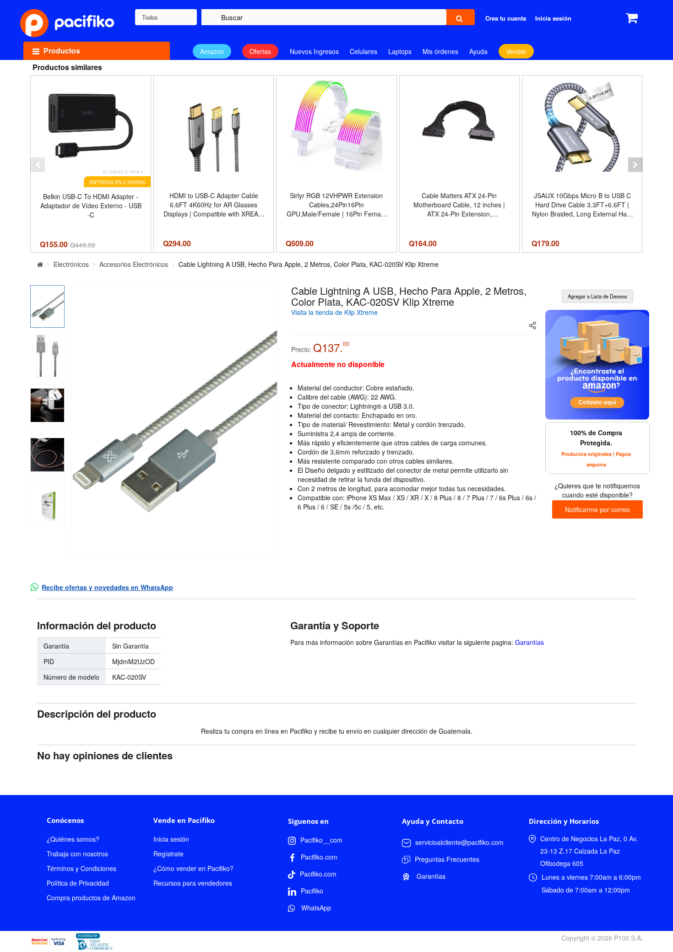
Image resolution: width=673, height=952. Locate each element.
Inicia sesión (171, 839)
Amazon (212, 51)
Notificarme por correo (597, 509)
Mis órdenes (440, 51)
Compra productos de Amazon (91, 897)
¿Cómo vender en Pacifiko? (193, 868)
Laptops (400, 51)
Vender (516, 51)
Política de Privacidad (78, 882)
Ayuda (478, 51)
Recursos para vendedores (192, 882)
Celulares (363, 51)
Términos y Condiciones (81, 868)
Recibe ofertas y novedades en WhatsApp (107, 587)
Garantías (529, 642)
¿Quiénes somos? (73, 839)
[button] (37, 164)
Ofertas (260, 51)
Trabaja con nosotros (77, 853)
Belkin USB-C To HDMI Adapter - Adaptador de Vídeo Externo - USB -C (90, 205)
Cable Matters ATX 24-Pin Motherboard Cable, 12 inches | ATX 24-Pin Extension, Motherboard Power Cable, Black (459, 204)
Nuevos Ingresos (314, 51)
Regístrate (168, 853)
